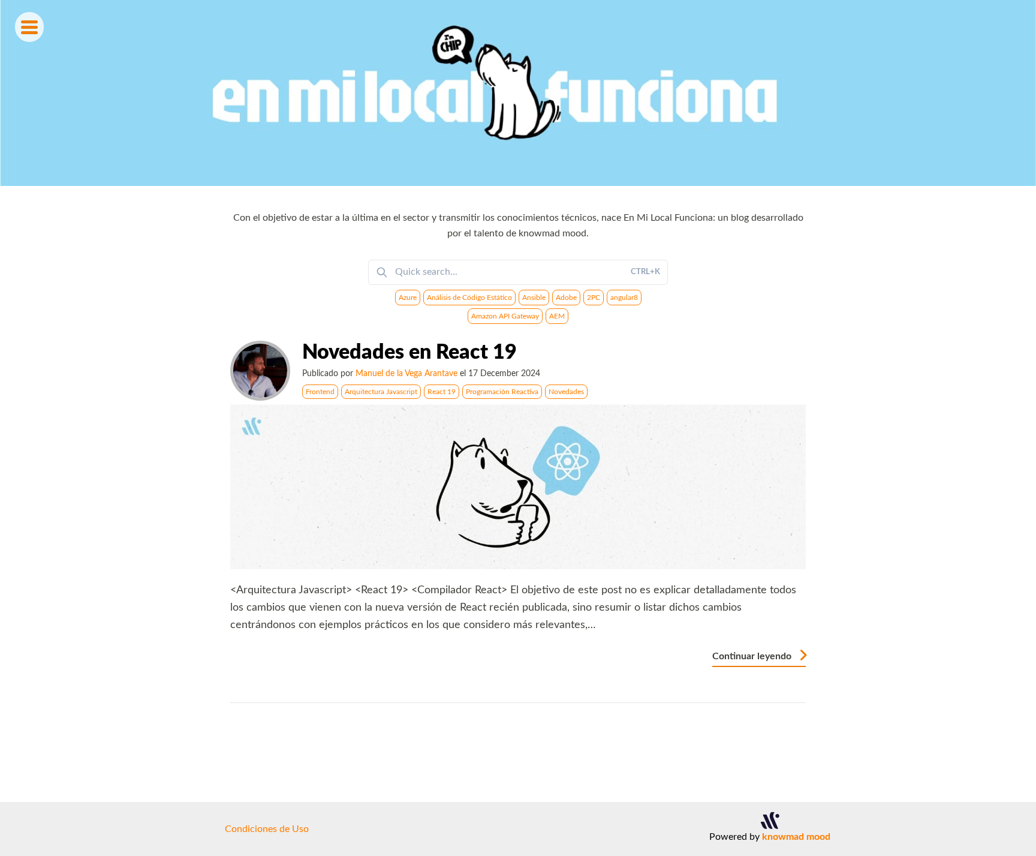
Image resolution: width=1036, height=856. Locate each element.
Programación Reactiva (502, 391)
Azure (408, 297)
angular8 (624, 297)
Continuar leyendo (753, 656)
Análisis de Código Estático (469, 297)
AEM (557, 316)
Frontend (320, 391)
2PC (593, 297)
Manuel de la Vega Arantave (406, 373)
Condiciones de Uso (267, 829)
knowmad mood (796, 837)
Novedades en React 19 (409, 353)
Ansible (534, 297)
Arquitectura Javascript (381, 391)
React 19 (441, 391)
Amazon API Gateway (505, 316)
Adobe (566, 297)
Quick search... (527, 272)
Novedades (566, 391)
